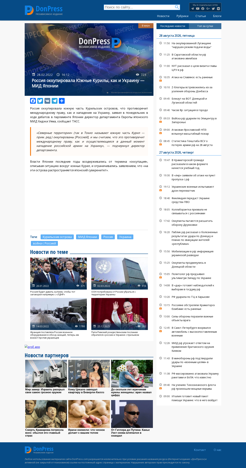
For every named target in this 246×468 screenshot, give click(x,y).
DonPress (49, 8)
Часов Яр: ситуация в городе (189, 110)
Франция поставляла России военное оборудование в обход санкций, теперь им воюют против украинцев (58, 318)
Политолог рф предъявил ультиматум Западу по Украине (189, 275)
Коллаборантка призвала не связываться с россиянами (189, 211)
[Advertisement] (89, 201)
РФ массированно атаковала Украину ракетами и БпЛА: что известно (189, 375)
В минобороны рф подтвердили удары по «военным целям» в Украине (189, 362)
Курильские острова (57, 237)
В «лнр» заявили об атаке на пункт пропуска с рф (189, 177)
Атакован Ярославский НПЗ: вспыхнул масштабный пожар (189, 131)
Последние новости (172, 26)
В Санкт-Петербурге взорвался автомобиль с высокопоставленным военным (189, 331)
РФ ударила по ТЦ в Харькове (189, 296)
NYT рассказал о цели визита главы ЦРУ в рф (189, 67)
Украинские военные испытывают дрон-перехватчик (189, 188)
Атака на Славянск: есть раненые (189, 78)
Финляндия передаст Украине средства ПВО (189, 199)
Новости (163, 16)
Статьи (201, 16)
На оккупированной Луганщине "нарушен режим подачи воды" (189, 45)
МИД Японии (87, 237)
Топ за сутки (205, 26)
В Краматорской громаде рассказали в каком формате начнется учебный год (189, 163)
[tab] (172, 26)
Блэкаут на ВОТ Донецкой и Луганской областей (189, 100)
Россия (108, 237)
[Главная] (29, 10)
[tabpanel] (189, 217)
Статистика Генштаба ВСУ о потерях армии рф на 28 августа (189, 142)
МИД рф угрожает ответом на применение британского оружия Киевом (189, 346)
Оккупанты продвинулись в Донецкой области (189, 264)
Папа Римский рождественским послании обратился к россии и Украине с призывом (119, 318)
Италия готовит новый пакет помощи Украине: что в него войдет (189, 398)
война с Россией (44, 243)
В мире (146, 25)
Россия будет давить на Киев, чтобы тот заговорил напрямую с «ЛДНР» (58, 277)
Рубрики (182, 16)
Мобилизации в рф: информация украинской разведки (189, 253)
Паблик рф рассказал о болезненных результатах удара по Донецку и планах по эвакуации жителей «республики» (189, 237)
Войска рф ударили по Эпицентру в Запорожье (189, 120)
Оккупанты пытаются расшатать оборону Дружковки (189, 222)
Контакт (200, 450)
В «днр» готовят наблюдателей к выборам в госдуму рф (189, 287)
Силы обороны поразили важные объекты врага (189, 318)
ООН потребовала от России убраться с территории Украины (119, 277)
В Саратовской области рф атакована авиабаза (189, 56)
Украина (125, 237)
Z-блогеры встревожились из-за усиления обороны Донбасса (189, 89)
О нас (217, 450)
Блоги (217, 16)
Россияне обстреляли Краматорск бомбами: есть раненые (189, 306)
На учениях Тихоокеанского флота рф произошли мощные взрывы (189, 386)
